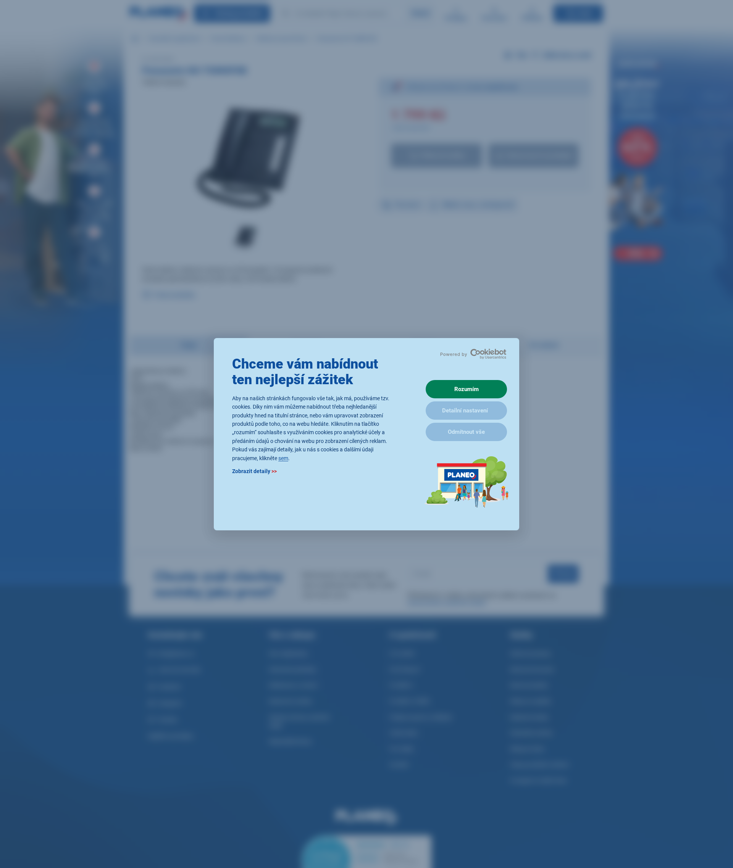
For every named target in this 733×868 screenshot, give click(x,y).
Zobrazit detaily (254, 471)
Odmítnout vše (466, 431)
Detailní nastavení (465, 410)
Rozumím (466, 389)
